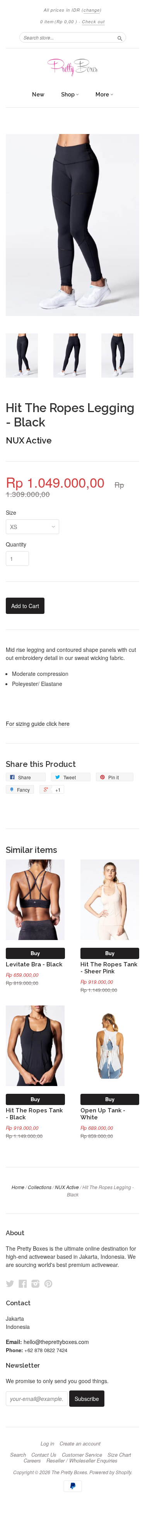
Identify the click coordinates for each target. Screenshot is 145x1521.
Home (18, 1187)
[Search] (120, 37)
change (92, 10)
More (103, 94)
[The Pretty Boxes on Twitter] (10, 1283)
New (38, 94)
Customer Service (82, 1454)
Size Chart (119, 1454)
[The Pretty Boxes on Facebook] (23, 1283)
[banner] (72, 67)
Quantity (16, 544)
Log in (47, 1443)
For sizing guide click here (38, 723)
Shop (68, 94)
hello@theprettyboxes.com (56, 1342)
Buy (35, 953)
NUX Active (29, 440)
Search (18, 1454)
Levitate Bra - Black (34, 964)
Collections (39, 1187)
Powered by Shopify (110, 1472)
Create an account (80, 1443)
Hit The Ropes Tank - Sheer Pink (108, 967)
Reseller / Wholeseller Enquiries (82, 1460)
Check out (93, 21)
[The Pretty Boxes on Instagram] (35, 1283)
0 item (58, 21)
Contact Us (43, 1454)
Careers (32, 1460)
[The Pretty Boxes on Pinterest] (48, 1283)
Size (11, 512)
